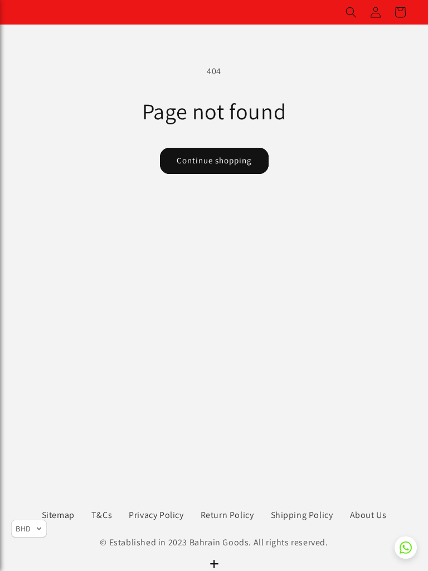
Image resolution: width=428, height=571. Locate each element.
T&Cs (101, 515)
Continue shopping (214, 160)
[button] (351, 12)
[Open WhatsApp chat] (406, 547)
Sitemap (58, 515)
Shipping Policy (302, 515)
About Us (368, 515)
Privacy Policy (156, 515)
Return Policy (227, 515)
